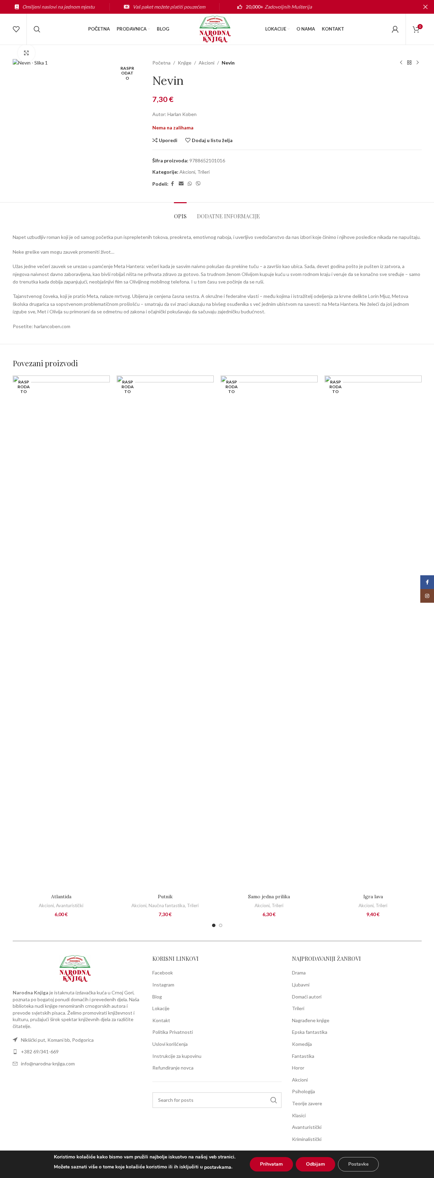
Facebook (162, 972)
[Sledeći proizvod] (417, 63)
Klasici (299, 1115)
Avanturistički (69, 905)
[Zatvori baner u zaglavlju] (425, 7)
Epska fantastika (309, 1032)
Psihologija (303, 1091)
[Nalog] (395, 29)
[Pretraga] (37, 29)
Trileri (203, 172)
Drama (299, 972)
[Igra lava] (373, 633)
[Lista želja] (16, 29)
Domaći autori (306, 997)
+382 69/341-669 (40, 1051)
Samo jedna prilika (269, 896)
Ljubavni (300, 985)
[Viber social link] (198, 183)
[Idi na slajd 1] (213, 925)
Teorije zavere (307, 1103)
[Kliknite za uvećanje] (26, 52)
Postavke (358, 1164)
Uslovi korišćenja (170, 1044)
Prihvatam (271, 1164)
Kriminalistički (306, 1139)
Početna (161, 63)
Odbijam (315, 1164)
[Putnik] (165, 633)
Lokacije (160, 1008)
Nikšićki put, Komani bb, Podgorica (57, 1040)
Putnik (165, 896)
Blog (157, 997)
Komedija (302, 1044)
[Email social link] (181, 183)
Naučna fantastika (167, 905)
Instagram (163, 985)
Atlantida (61, 896)
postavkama (217, 1167)
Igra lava (373, 896)
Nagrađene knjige (310, 1020)
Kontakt (161, 1020)
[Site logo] (217, 29)
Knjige (184, 63)
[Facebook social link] (172, 183)
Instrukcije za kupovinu (176, 1056)
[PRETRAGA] (274, 1100)
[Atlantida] (61, 633)
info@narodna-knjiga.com (48, 1063)
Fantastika (303, 1056)
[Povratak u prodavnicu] (409, 63)
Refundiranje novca (172, 1068)
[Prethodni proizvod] (401, 63)
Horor (298, 1068)
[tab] (180, 212)
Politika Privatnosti (172, 1032)
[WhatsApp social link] (190, 183)
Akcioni (206, 63)
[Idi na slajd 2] (220, 925)
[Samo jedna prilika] (269, 633)
